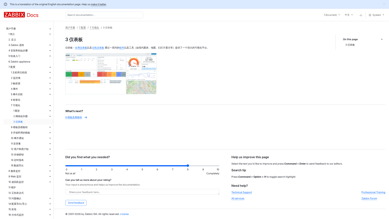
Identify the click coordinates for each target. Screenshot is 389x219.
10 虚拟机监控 (16, 181)
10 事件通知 (17, 138)
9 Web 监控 (15, 176)
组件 (121, 47)
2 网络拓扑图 (20, 116)
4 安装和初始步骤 (18, 50)
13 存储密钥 (17, 154)
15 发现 (12, 209)
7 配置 (12, 66)
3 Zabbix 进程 (16, 45)
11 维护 (12, 187)
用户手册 (11, 28)
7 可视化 (15, 105)
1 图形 (16, 110)
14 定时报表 (17, 160)
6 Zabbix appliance (19, 61)
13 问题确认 (15, 198)
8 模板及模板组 (19, 127)
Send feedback (76, 203)
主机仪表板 (98, 47)
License (124, 214)
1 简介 (12, 34)
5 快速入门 (14, 55)
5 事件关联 (17, 94)
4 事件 (14, 88)
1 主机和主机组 (19, 72)
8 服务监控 (14, 170)
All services (237, 198)
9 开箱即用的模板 (20, 132)
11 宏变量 (16, 143)
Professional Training (373, 192)
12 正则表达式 (16, 192)
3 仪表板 (18, 121)
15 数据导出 (17, 165)
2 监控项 (15, 77)
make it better (98, 4)
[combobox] (104, 15)
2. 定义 (12, 39)
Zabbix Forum (369, 198)
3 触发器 (15, 83)
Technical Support (241, 192)
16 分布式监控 (16, 214)
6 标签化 (15, 99)
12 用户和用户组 (20, 149)
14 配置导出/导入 (18, 203)
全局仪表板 (81, 47)
